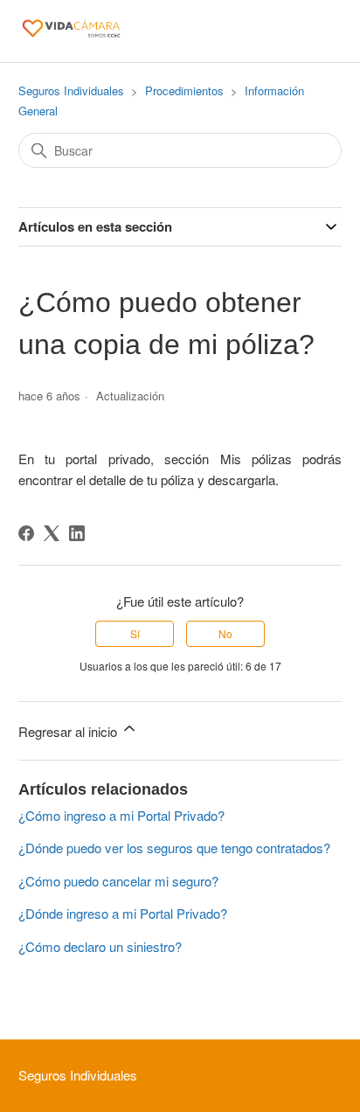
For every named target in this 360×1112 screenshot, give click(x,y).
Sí (135, 633)
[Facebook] (26, 533)
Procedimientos (184, 90)
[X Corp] (51, 533)
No (225, 633)
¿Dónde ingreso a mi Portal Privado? (122, 913)
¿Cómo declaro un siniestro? (100, 946)
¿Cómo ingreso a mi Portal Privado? (121, 815)
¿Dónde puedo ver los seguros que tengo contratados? (174, 847)
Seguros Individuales (71, 90)
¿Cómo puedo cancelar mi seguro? (118, 881)
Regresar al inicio (69, 731)
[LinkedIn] (77, 533)
